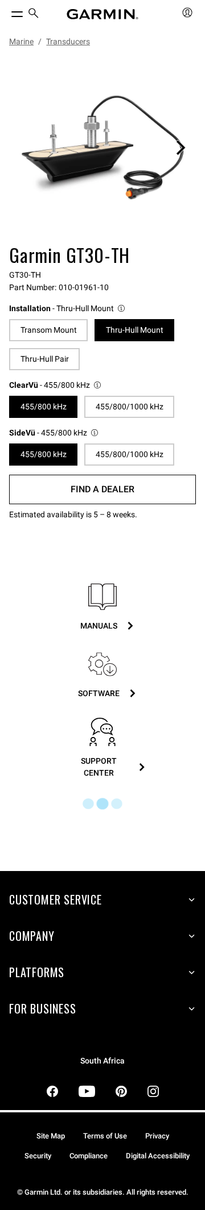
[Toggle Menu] (7, 11)
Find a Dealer (102, 489)
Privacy (157, 1136)
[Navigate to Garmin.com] (102, 14)
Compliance (88, 1156)
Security (37, 1156)
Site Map (50, 1136)
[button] (67, 309)
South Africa (102, 1061)
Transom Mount (48, 329)
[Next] (180, 147)
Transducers (68, 41)
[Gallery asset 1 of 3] (102, 148)
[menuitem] (33, 14)
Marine (21, 41)
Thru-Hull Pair (44, 358)
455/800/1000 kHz (129, 406)
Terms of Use (105, 1136)
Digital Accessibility (158, 1156)
